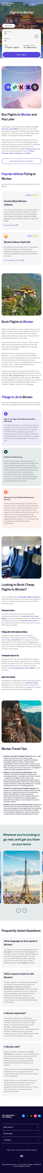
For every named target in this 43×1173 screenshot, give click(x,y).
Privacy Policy (10, 1150)
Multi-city (34, 26)
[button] (24, 4)
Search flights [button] (21, 55)
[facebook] (23, 1117)
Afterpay (5, 153)
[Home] (8, 4)
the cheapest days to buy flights (22, 668)
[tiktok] (31, 1117)
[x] (27, 1117)
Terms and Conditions (23, 1150)
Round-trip (8, 26)
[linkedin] (39, 1117)
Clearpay (18, 153)
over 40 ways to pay (29, 149)
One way (21, 26)
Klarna (11, 153)
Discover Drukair (10, 225)
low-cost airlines (14, 640)
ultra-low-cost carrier (28, 621)
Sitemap (33, 1150)
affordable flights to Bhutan (29, 597)
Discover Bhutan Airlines (13, 260)
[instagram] (35, 1117)
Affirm (31, 151)
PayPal (28, 153)
